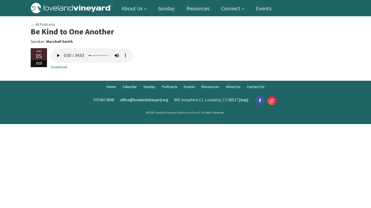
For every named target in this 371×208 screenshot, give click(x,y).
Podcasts (169, 86)
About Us (133, 8)
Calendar (129, 86)
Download (59, 66)
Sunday (166, 8)
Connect (231, 8)
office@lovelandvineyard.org (144, 99)
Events (263, 8)
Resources (197, 8)
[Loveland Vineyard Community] (73, 7)
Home (111, 86)
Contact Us (256, 86)
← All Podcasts (43, 24)
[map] (243, 99)
